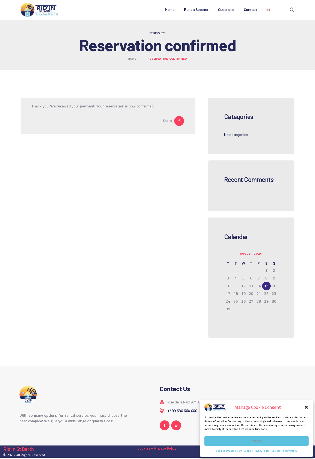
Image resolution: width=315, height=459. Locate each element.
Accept (256, 440)
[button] (306, 407)
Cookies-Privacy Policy (229, 451)
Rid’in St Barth (18, 449)
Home (132, 58)
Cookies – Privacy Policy (156, 448)
